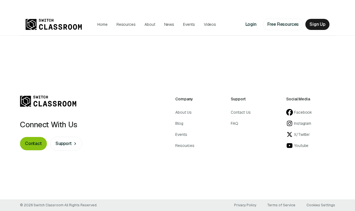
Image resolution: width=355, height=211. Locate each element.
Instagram (302, 123)
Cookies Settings (320, 205)
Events (189, 24)
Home (102, 24)
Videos (210, 24)
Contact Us (241, 112)
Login (251, 24)
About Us (183, 112)
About (149, 24)
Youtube (301, 145)
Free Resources (283, 24)
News (169, 24)
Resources (126, 24)
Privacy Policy (245, 205)
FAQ (234, 123)
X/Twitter (302, 134)
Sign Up (317, 24)
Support (63, 143)
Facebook (303, 112)
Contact (33, 143)
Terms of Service (281, 205)
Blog (179, 123)
